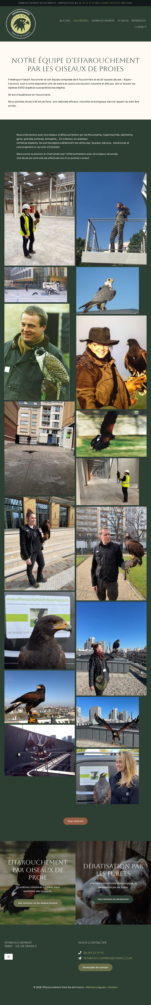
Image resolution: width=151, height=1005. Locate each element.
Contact (113, 987)
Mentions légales (96, 987)
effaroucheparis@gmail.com (108, 958)
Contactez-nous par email (116, 3)
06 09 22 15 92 (87, 3)
